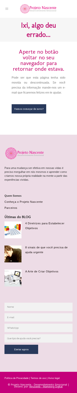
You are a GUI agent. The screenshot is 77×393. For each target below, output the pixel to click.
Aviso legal (54, 378)
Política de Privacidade (16, 378)
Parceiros (10, 207)
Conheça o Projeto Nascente (23, 201)
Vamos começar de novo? (29, 108)
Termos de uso (38, 378)
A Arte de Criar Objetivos (42, 271)
